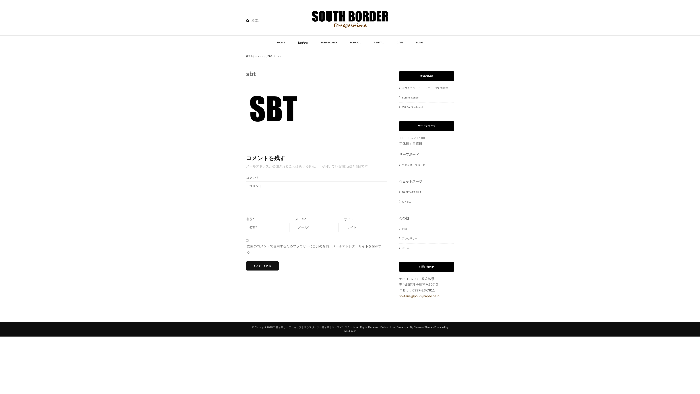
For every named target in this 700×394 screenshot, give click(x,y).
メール (300, 219)
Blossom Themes (424, 327)
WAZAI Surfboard (412, 107)
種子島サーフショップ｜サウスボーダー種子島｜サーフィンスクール (315, 327)
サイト (349, 219)
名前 (250, 219)
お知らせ (303, 42)
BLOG (419, 42)
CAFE (400, 42)
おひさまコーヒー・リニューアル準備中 (425, 88)
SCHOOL (355, 42)
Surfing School (410, 97)
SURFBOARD (329, 42)
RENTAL (379, 42)
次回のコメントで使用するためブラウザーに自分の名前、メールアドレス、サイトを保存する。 (314, 249)
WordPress (349, 331)
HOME (281, 42)
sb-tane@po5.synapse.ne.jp (419, 296)
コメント (252, 177)
